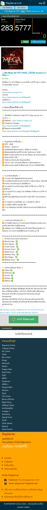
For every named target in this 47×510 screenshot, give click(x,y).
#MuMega (19, 310)
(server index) (23, 507)
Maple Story (6, 402)
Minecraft (5, 363)
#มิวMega (13, 310)
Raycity (5, 426)
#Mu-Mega (6, 310)
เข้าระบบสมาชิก (10, 469)
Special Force (7, 417)
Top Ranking (7, 7)
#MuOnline (28, 312)
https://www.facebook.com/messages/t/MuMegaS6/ (21, 131)
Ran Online (6, 357)
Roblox (4, 366)
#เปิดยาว (8, 312)
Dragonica (6, 381)
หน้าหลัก (7, 458)
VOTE (25, 42)
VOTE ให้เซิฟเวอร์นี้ (25, 319)
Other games (7, 423)
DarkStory (6, 414)
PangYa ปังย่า (7, 387)
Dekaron (5, 390)
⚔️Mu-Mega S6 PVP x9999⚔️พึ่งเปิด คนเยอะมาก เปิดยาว (23, 11)
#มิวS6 (25, 310)
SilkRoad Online (8, 405)
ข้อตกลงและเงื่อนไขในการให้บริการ (18, 496)
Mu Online (21, 7)
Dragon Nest (7, 369)
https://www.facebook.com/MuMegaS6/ (16, 97)
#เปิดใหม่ (2, 312)
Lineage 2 (6, 411)
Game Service (7, 429)
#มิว (29, 310)
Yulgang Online (8, 348)
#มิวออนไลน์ (34, 310)
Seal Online (6, 372)
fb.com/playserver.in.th (28, 479)
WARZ (4, 378)
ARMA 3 (5, 384)
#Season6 (35, 312)
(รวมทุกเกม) (18, 22)
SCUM (4, 420)
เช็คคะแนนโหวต (38, 42)
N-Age (4, 360)
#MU (22, 312)
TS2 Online (6, 396)
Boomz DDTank (8, 399)
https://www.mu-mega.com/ (12, 92)
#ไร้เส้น (19, 312)
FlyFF (4, 375)
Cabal (4, 354)
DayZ (4, 393)
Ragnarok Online (8, 345)
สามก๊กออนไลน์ (7, 408)
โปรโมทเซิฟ (8, 465)
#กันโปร (14, 312)
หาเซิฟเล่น (8, 461)
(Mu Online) (4, 22)
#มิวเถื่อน (41, 310)
